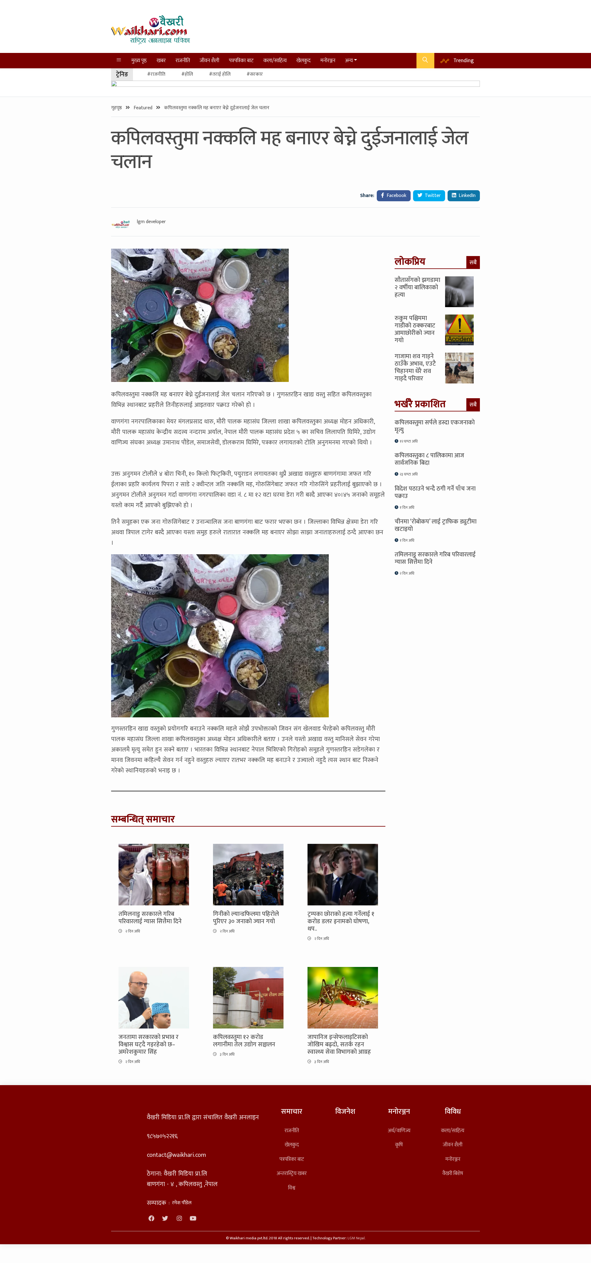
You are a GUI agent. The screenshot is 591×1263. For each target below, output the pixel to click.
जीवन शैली (209, 60)
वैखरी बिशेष (452, 1173)
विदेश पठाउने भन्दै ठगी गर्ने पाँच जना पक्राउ (435, 492)
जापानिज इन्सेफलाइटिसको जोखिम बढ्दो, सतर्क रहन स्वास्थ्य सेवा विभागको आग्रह (339, 1044)
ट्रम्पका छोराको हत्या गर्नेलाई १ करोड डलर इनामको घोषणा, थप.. (341, 921)
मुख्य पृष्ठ (139, 60)
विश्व (291, 1187)
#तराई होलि (220, 74)
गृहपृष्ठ (117, 108)
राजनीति (182, 60)
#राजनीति (156, 74)
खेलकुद (303, 60)
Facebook (395, 195)
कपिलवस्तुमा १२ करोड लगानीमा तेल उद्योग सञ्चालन (244, 1041)
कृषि (399, 1144)
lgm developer (151, 222)
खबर (161, 60)
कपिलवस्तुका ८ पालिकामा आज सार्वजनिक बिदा (429, 459)
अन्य (349, 60)
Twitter (432, 195)
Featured (144, 108)
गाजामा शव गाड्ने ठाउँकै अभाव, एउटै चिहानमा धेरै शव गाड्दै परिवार (415, 367)
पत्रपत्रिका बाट (241, 60)
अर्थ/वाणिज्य (399, 1130)
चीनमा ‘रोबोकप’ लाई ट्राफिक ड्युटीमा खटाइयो (435, 525)
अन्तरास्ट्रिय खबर (292, 1173)
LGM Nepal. (356, 1238)
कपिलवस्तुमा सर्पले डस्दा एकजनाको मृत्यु (435, 426)
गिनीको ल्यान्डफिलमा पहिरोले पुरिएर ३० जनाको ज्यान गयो (246, 918)
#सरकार (255, 74)
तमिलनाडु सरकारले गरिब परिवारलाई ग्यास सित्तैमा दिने (150, 918)
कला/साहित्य (275, 60)
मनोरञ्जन (327, 60)
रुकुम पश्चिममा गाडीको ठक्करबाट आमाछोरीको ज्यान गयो (415, 329)
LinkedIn (466, 195)
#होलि (187, 74)
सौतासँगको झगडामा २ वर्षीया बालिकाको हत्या (417, 287)
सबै (473, 262)
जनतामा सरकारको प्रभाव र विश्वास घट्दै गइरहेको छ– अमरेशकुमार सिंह (149, 1044)
